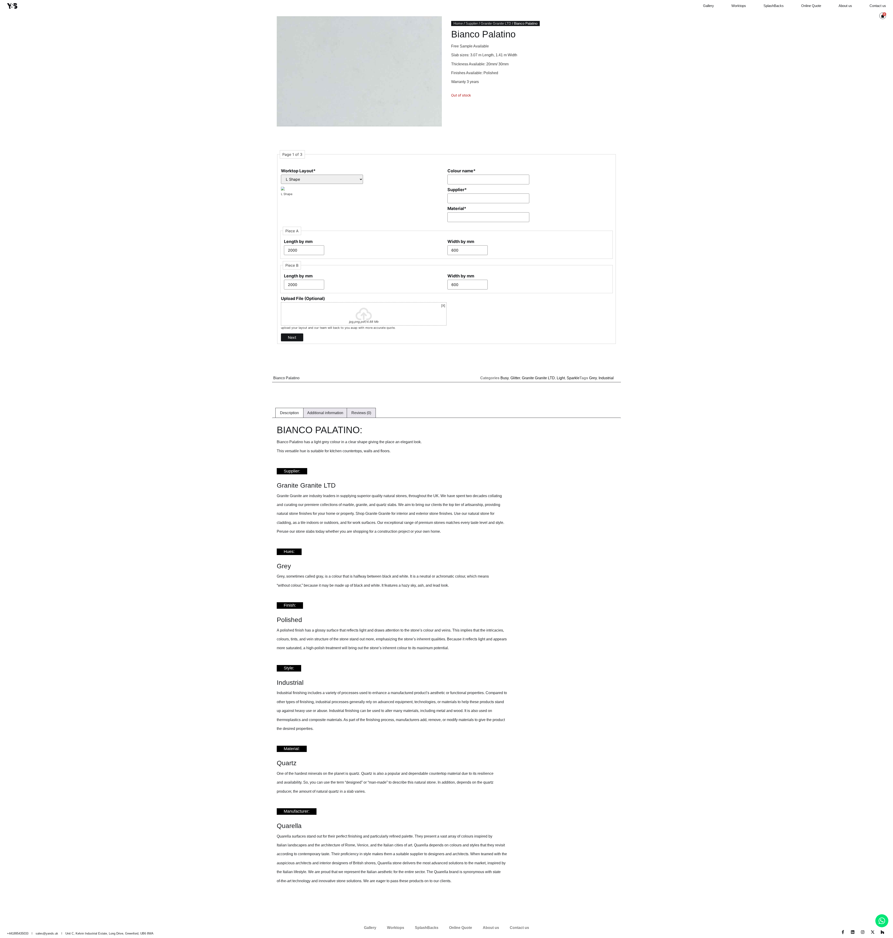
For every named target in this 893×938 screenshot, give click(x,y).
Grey (593, 378)
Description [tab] (289, 413)
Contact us (878, 6)
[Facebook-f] (842, 932)
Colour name (461, 170)
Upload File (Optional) (303, 298)
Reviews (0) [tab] (361, 413)
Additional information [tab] (325, 413)
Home (458, 23)
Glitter (515, 378)
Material (456, 208)
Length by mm (298, 241)
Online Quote (811, 6)
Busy (504, 378)
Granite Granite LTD (496, 23)
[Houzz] (882, 932)
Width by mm (460, 241)
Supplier (472, 23)
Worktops (738, 6)
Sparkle (573, 378)
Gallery (708, 6)
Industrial (606, 378)
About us (845, 6)
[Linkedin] (852, 932)
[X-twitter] (872, 932)
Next (292, 337)
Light (561, 378)
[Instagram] (862, 932)
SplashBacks (773, 6)
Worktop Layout (298, 170)
